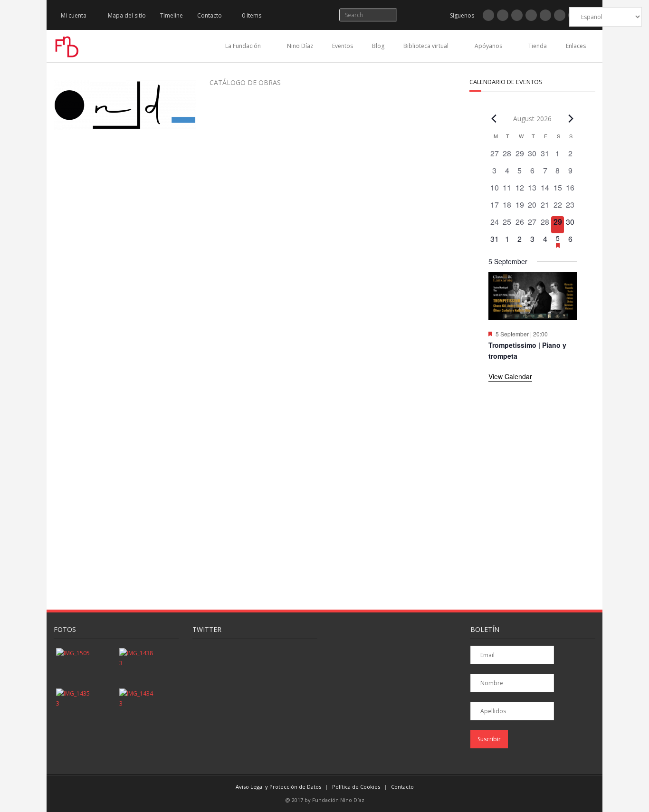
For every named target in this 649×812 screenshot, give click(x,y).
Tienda (537, 46)
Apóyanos (488, 46)
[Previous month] (494, 118)
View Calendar (510, 376)
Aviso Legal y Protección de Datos (278, 786)
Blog (378, 46)
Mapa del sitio (127, 15)
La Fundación (243, 46)
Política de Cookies (356, 786)
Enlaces (576, 46)
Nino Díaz (300, 46)
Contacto (209, 15)
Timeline (171, 15)
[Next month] (571, 118)
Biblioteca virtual (426, 46)
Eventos (342, 46)
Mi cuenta (73, 15)
